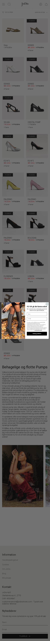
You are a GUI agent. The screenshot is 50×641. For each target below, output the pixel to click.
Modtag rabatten (37, 333)
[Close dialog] (47, 304)
